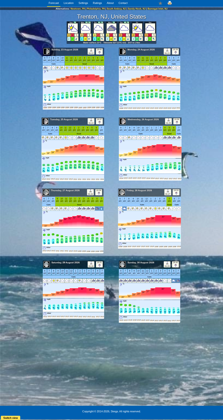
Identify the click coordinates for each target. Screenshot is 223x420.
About (110, 3)
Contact (123, 3)
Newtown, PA (78, 8)
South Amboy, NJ (116, 8)
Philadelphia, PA (96, 8)
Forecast (54, 3)
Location (69, 3)
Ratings (97, 3)
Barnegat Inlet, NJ (157, 8)
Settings (83, 3)
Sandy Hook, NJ (137, 8)
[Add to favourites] (160, 3)
